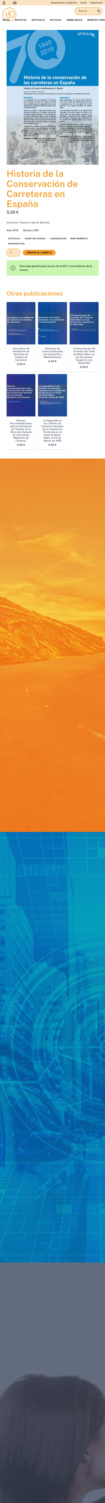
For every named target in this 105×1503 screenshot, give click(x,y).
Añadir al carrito (39, 252)
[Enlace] (4, 3)
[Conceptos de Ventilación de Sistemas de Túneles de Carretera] (21, 323)
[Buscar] (98, 11)
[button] (93, 35)
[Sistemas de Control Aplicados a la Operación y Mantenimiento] (52, 323)
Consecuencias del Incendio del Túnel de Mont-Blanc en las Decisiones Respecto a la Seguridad (84, 355)
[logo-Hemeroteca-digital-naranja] (9, 14)
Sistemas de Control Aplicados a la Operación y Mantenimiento (52, 353)
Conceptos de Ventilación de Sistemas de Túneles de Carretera (21, 354)
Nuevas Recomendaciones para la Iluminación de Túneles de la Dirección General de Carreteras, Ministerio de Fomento (21, 430)
